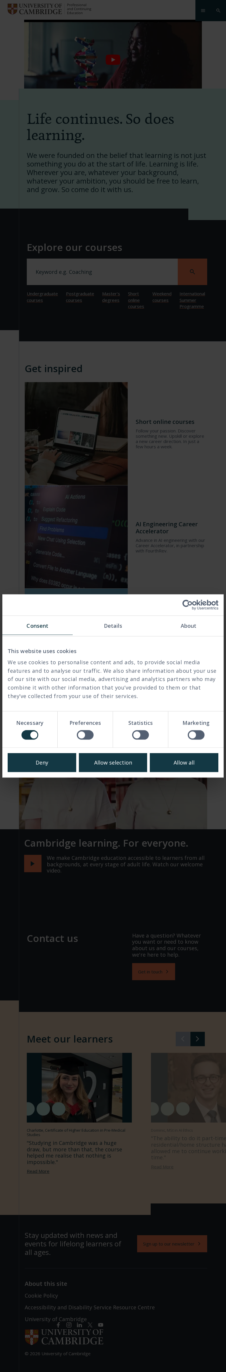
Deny (42, 762)
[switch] (85, 735)
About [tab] (189, 625)
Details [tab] (113, 625)
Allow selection (113, 762)
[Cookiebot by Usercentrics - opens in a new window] (192, 605)
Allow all (184, 762)
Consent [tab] (37, 625)
